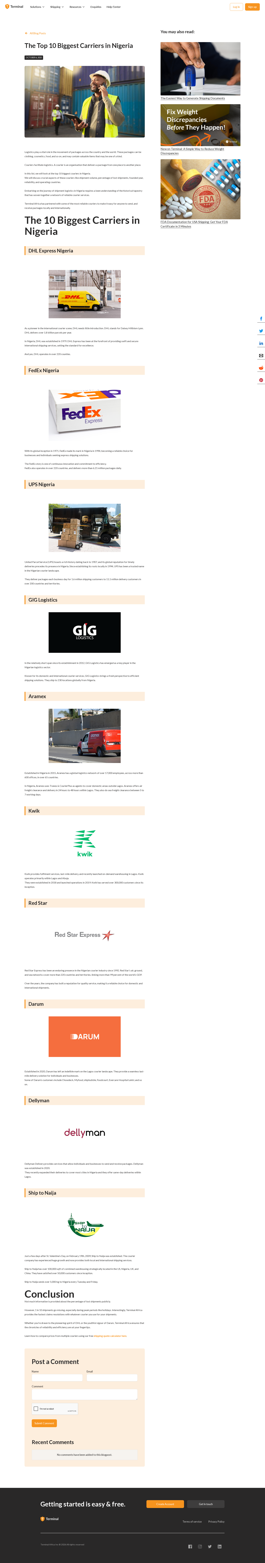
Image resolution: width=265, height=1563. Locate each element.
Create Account (165, 1504)
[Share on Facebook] (261, 319)
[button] (38, 7)
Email (90, 1371)
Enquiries (95, 6)
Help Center (114, 6)
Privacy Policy (216, 1521)
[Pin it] (261, 380)
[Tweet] (261, 331)
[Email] (261, 355)
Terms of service (192, 1521)
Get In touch (206, 1504)
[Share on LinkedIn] (261, 343)
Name (35, 1371)
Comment (37, 1386)
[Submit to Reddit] (261, 368)
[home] (14, 7)
